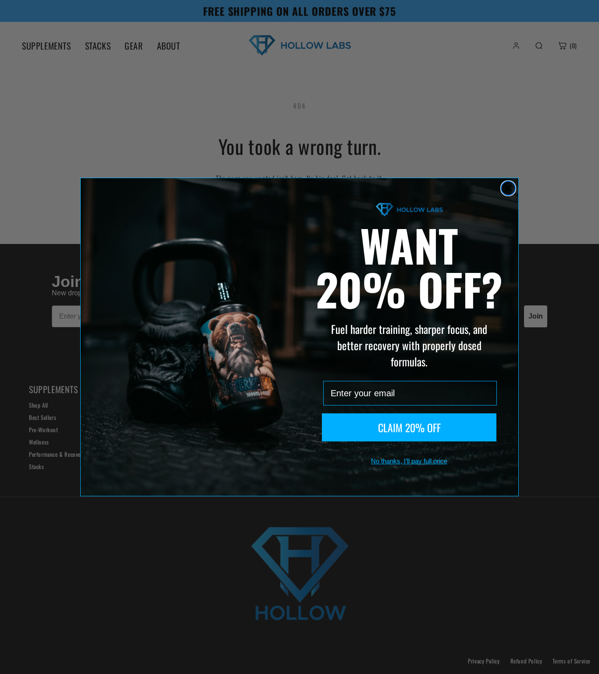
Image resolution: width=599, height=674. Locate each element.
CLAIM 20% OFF (409, 427)
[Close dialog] (508, 188)
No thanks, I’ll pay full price (409, 461)
